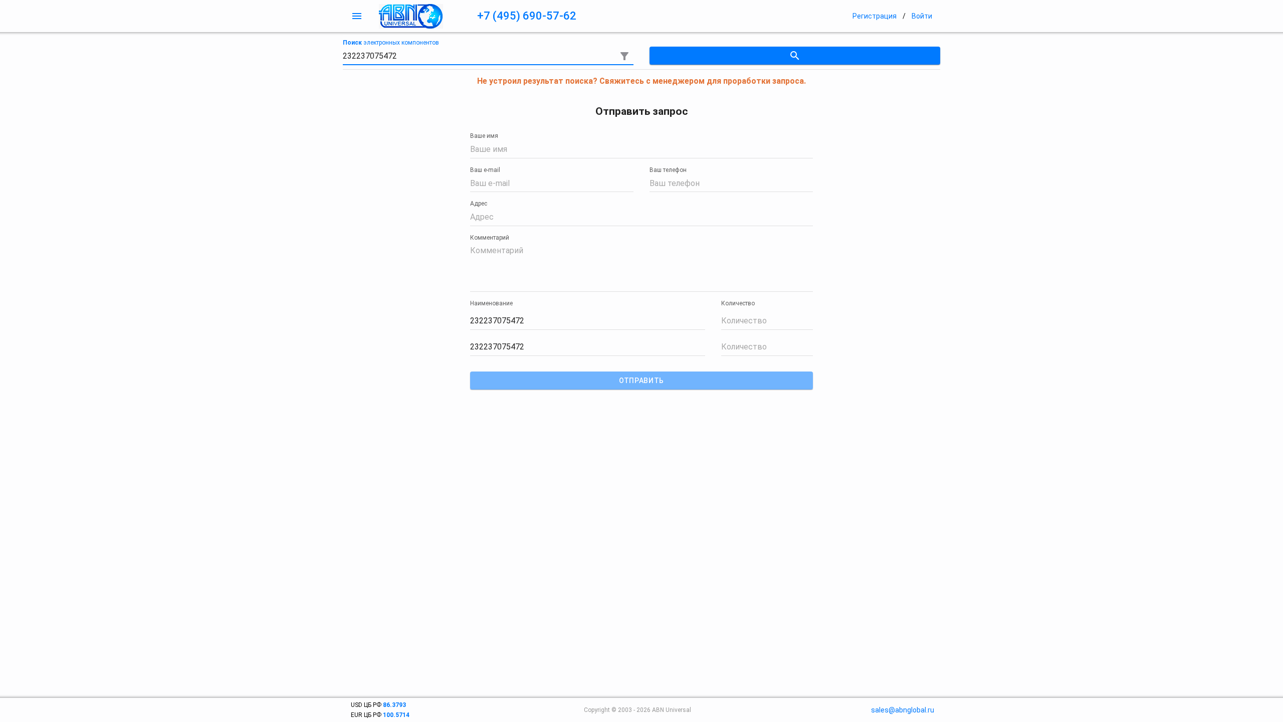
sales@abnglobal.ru (902, 710)
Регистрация (874, 16)
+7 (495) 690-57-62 (526, 16)
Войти (922, 16)
